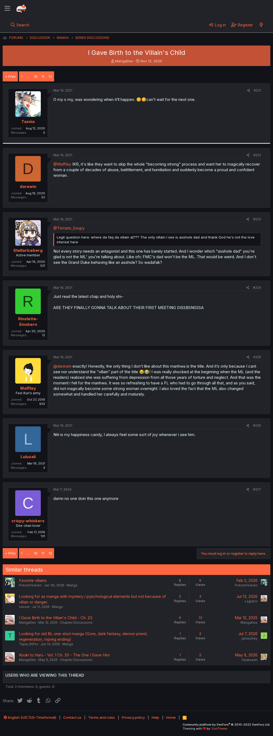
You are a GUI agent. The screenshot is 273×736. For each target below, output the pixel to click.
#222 (257, 155)
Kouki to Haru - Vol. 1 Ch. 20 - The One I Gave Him (64, 654)
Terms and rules (101, 717)
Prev (12, 76)
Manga (72, 585)
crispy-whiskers (28, 520)
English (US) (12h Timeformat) (31, 717)
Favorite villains (33, 580)
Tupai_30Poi (28, 644)
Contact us (72, 717)
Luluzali (28, 456)
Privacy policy (133, 717)
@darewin (62, 366)
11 (43, 76)
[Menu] (7, 8)
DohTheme (219, 728)
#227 (257, 489)
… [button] (28, 76)
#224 (257, 288)
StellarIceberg (28, 250)
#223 (257, 219)
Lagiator (251, 601)
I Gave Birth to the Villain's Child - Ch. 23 (55, 617)
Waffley (28, 388)
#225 (257, 357)
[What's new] (261, 24)
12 (50, 76)
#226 (257, 425)
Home (171, 717)
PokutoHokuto (30, 585)
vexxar (24, 607)
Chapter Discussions (76, 622)
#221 (257, 90)
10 (35, 76)
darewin (28, 186)
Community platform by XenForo (226, 724)
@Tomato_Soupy (69, 228)
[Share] (248, 91)
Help (155, 717)
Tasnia (28, 121)
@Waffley (62, 164)
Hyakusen (250, 660)
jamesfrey (250, 638)
